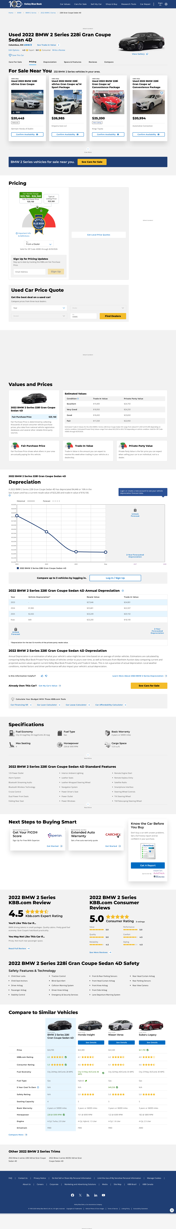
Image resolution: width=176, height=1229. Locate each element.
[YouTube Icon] (103, 1195)
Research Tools (128, 4)
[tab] (16, 62)
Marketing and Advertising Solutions (80, 1184)
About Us (27, 1184)
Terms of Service (113, 1209)
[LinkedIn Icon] (95, 1195)
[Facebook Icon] (72, 1195)
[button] (38, 839)
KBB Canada (148, 1184)
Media (105, 1184)
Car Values (65, 4)
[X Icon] (80, 1195)
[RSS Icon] (88, 1195)
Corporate (54, 1184)
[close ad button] (172, 1210)
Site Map (117, 1184)
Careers (40, 1184)
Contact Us (23, 1178)
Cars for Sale (80, 4)
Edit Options (14, 50)
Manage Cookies (154, 1178)
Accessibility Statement (140, 1209)
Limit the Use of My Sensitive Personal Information (119, 1178)
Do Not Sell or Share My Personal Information (71, 1178)
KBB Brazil (132, 1184)
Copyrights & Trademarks (74, 1209)
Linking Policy (125, 1209)
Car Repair (145, 4)
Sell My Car (96, 4)
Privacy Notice (40, 1178)
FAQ (10, 1178)
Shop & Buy (111, 4)
